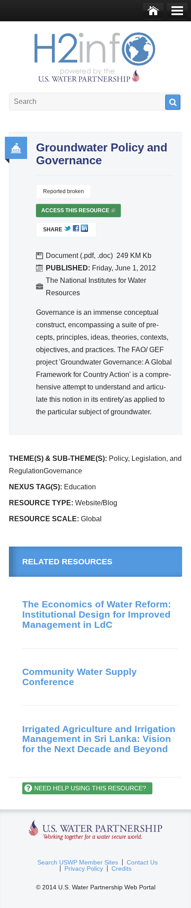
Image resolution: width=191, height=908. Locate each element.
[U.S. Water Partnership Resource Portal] (95, 55)
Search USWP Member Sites (77, 862)
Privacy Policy (83, 868)
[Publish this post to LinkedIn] (84, 230)
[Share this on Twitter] (67, 230)
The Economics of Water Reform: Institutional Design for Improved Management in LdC (96, 614)
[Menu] (177, 11)
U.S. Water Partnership (96, 830)
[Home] (153, 11)
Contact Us (142, 862)
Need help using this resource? (90, 788)
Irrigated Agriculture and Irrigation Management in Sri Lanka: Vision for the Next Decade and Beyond (98, 739)
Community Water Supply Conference (79, 676)
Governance (16, 148)
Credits (121, 868)
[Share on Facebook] (76, 230)
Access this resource (77, 212)
